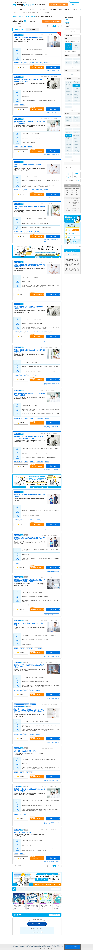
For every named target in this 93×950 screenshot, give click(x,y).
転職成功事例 (42, 9)
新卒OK (76, 88)
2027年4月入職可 (68, 103)
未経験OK (68, 88)
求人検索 (31, 9)
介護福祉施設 (76, 59)
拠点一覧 (75, 9)
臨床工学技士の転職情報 (26, 12)
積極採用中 (68, 100)
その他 (76, 120)
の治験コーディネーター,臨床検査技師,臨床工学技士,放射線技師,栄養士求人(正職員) (29, 710)
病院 (68, 59)
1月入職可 (69, 107)
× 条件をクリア (72, 31)
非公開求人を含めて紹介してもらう (51, 21)
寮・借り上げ (76, 91)
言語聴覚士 (27, 946)
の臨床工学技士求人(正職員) (28, 37)
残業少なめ (68, 91)
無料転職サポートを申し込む (58, 4)
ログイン (74, 4)
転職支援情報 (53, 9)
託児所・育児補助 (76, 95)
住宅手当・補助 (68, 94)
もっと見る (72, 67)
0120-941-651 (39, 4)
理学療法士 (15, 946)
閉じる (72, 110)
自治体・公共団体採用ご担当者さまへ (29, 945)
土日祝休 (68, 97)
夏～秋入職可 (76, 103)
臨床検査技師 (34, 946)
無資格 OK (76, 97)
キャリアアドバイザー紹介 (64, 9)
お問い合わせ (59, 945)
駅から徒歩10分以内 (68, 85)
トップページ (13, 9)
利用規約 (53, 945)
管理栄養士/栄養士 (56, 946)
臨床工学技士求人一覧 (36, 12)
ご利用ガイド (20, 9)
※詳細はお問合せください (26, 751)
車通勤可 (76, 85)
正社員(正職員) (68, 117)
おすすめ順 (20, 29)
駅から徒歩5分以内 (76, 82)
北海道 (43, 12)
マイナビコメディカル (16, 12)
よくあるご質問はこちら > (76, 246)
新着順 (33, 29)
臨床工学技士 (41, 946)
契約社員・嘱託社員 (76, 117)
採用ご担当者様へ (64, 1)
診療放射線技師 (48, 946)
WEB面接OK (76, 100)
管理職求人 (68, 82)
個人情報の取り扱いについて (44, 945)
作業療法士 (21, 946)
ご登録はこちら (75, 230)
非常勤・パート (68, 120)
